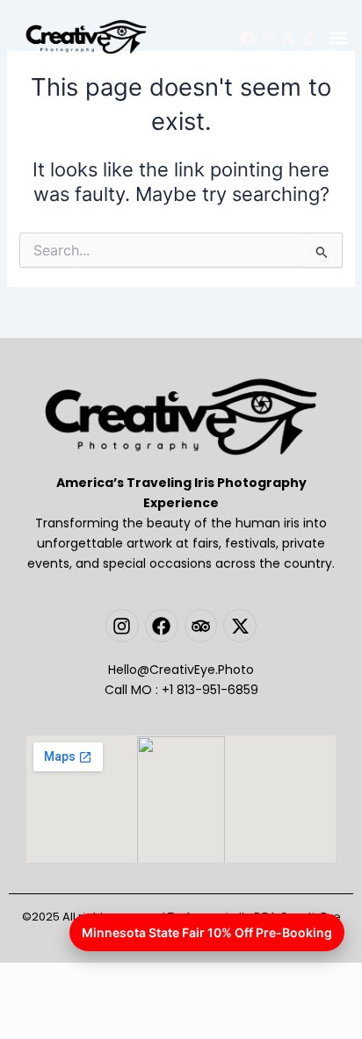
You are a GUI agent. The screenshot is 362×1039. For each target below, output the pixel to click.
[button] (338, 38)
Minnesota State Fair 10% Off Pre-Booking (207, 932)
